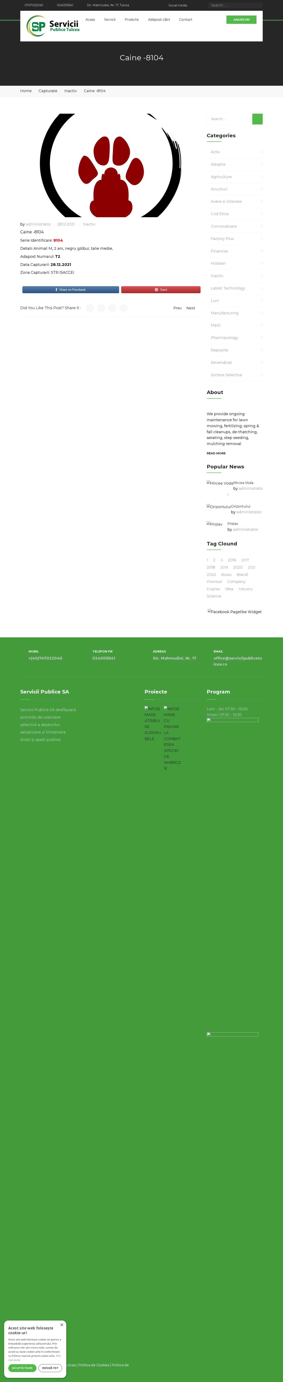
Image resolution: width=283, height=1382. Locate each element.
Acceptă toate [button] (22, 1368)
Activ (215, 152)
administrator (38, 224)
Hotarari (218, 263)
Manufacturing (225, 313)
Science (214, 596)
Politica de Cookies (93, 1365)
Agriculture (221, 177)
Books (226, 575)
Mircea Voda (243, 483)
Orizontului (240, 506)
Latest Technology (228, 288)
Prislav (232, 524)
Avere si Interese (226, 201)
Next (190, 308)
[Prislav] (215, 524)
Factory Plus (222, 238)
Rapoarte (219, 350)
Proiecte (132, 20)
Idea (229, 589)
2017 (245, 560)
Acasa (90, 20)
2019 (224, 567)
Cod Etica (220, 214)
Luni (215, 300)
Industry (245, 589)
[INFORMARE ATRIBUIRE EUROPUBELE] (153, 724)
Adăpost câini (159, 20)
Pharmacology (224, 337)
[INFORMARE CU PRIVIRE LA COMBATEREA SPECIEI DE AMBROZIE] (172, 739)
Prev (177, 308)
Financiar (219, 251)
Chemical (214, 582)
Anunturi (219, 189)
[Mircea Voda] (220, 483)
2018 (211, 567)
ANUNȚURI (241, 20)
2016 (232, 560)
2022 (211, 574)
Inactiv (89, 224)
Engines (213, 589)
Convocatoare (224, 226)
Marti (216, 325)
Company (236, 581)
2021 (251, 567)
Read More (216, 453)
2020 (238, 567)
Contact (185, 20)
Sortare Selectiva (226, 375)
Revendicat (221, 362)
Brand (242, 574)
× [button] (61, 1325)
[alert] (35, 1349)
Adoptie (218, 164)
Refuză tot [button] (50, 1368)
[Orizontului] (219, 507)
